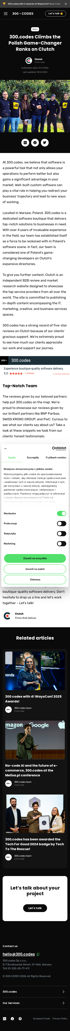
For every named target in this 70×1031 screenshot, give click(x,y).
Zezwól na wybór (35, 569)
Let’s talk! (26, 603)
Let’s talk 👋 (56, 13)
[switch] (61, 523)
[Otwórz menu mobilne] (6, 13)
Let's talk (35, 908)
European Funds (41, 1018)
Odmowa (35, 579)
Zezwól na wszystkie (35, 558)
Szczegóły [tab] (33, 457)
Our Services (11, 1003)
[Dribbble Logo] (20, 1019)
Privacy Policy (60, 1018)
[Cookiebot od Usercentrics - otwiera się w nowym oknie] (52, 449)
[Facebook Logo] (12, 1019)
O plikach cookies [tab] (56, 457)
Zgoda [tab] (11, 457)
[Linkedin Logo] (5, 1019)
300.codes (10, 992)
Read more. (34, 3)
